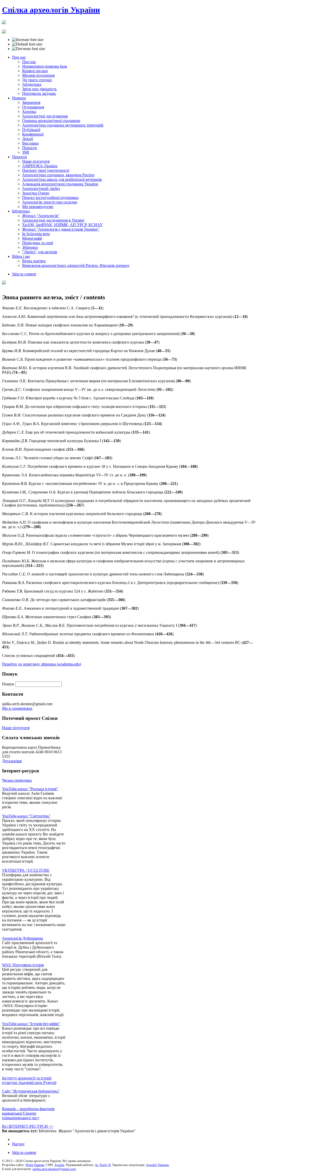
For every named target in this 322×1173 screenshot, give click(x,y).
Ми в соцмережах (17, 708)
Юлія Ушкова (35, 1165)
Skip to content (24, 274)
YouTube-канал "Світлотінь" (26, 816)
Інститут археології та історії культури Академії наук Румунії (29, 1080)
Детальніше (12, 761)
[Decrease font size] (28, 49)
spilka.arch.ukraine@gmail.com (54, 1169)
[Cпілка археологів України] (4, 21)
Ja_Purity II (103, 1165)
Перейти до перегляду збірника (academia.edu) (41, 664)
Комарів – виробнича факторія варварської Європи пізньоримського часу (28, 1113)
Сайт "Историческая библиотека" (31, 1091)
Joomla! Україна (157, 1165)
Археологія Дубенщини (22, 938)
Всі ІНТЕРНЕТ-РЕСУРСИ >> (27, 1126)
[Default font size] (27, 44)
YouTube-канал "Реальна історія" (30, 789)
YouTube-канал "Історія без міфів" (31, 1024)
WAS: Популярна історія (23, 965)
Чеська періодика (17, 780)
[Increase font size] (28, 39)
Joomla (59, 1165)
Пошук (8, 684)
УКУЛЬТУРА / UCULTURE (26, 870)
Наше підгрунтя (15, 728)
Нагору (18, 1144)
